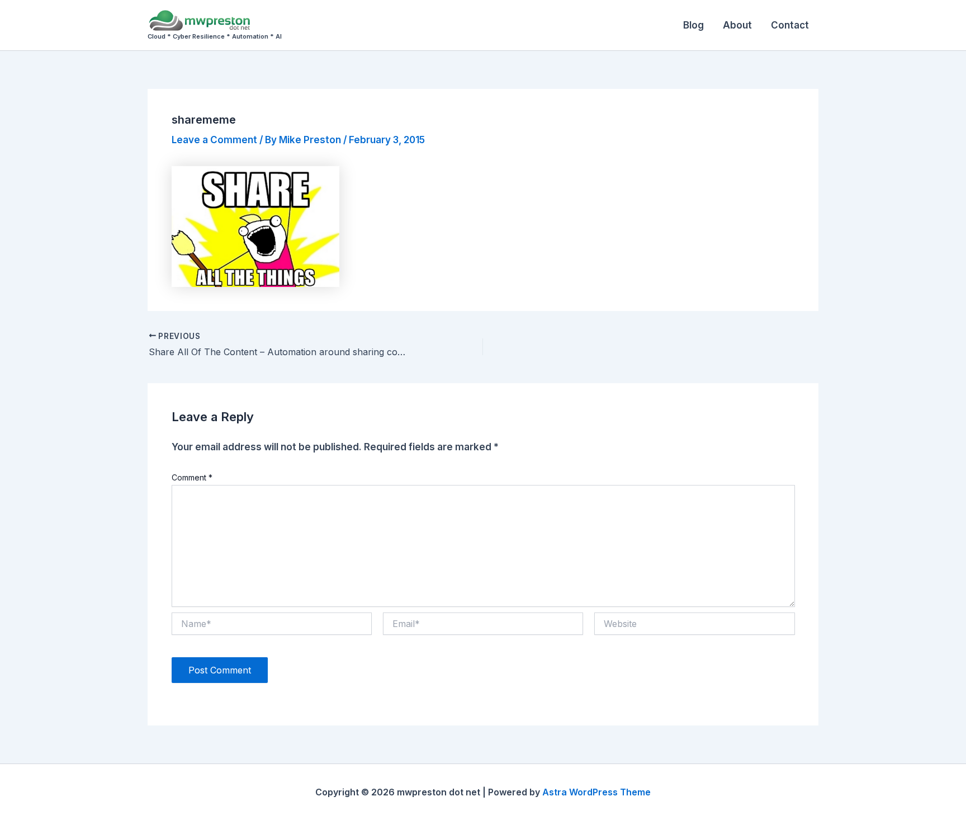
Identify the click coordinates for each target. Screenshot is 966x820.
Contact (790, 25)
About (737, 25)
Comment (192, 477)
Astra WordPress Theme (596, 792)
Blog (693, 25)
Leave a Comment (214, 139)
